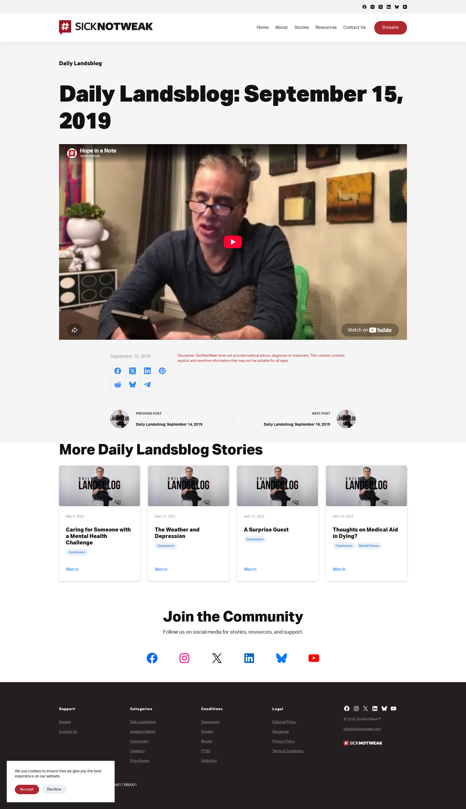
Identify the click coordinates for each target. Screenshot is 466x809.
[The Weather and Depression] (188, 486)
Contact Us (354, 27)
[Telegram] (147, 385)
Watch (72, 569)
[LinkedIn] (389, 7)
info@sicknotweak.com (362, 729)
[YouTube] (405, 7)
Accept (27, 789)
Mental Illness (369, 545)
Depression (76, 552)
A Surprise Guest (266, 530)
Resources (326, 27)
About (281, 27)
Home (263, 27)
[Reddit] (118, 385)
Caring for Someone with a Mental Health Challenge (98, 536)
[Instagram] (373, 7)
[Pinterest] (162, 371)
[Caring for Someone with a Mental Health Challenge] (99, 486)
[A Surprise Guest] (277, 486)
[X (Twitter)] (381, 7)
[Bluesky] (397, 7)
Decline (54, 789)
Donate (390, 27)
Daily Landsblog (80, 63)
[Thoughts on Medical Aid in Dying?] (366, 486)
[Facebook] (364, 7)
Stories (301, 27)
